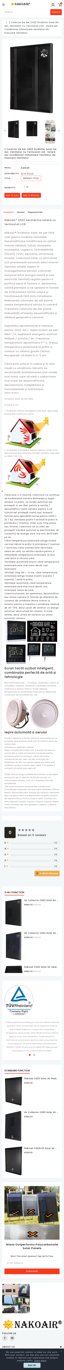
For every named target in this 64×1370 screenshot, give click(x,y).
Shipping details (35, 212)
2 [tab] (34, 1054)
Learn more (40, 1360)
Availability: (11, 173)
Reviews (21, 212)
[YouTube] (12, 1338)
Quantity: (10, 187)
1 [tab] (29, 1054)
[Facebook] (4, 1338)
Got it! (32, 1365)
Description (8, 212)
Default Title (31, 178)
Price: (7, 167)
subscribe (32, 1271)
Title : (7, 178)
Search (56, 12)
